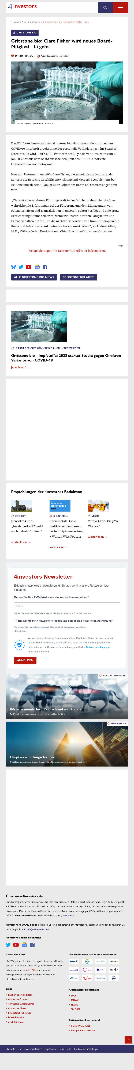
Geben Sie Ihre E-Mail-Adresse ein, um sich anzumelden (51, 597)
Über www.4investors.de (30, 1048)
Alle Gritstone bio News (34, 277)
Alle (120, 7)
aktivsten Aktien (30, 970)
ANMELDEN (25, 660)
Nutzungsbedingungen (98, 647)
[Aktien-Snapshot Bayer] (87, 961)
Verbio (95, 516)
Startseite (10, 1048)
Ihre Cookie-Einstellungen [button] (86, 1048)
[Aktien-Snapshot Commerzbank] (114, 961)
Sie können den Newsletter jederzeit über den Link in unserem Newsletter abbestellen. (50, 629)
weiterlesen (19, 542)
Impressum (50, 1048)
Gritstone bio (35, 22)
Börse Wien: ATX (80, 1025)
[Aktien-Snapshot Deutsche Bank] (74, 970)
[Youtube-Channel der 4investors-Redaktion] (28, 267)
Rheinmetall (60, 516)
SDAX (74, 1004)
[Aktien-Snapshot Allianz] (74, 961)
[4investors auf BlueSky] (13, 267)
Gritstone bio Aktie (78, 277)
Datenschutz (65, 1048)
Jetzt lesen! (18, 367)
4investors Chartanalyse (21, 1003)
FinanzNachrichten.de (19, 1012)
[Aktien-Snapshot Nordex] (74, 978)
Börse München (16, 1017)
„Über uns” (67, 915)
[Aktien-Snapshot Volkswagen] (114, 978)
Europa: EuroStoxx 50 (83, 1030)
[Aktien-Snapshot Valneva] (100, 978)
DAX (74, 995)
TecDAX (75, 1009)
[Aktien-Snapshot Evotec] (100, 970)
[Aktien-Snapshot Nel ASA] (114, 970)
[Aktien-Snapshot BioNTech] (100, 961)
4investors (15, 22)
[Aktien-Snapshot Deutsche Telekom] (87, 970)
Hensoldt (20, 516)
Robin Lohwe (52, 56)
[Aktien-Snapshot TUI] (87, 978)
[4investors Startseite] (22, 6)
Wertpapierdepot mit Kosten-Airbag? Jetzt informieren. (67, 251)
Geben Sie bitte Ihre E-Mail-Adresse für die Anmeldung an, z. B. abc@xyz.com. (52, 613)
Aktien (24, 22)
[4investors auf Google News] (37, 267)
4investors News (17, 1008)
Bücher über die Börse (20, 994)
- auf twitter (63, 56)
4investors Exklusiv (18, 999)
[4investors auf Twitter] (21, 267)
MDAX (75, 1000)
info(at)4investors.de (38, 929)
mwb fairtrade (16, 1021)
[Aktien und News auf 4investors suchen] (105, 7)
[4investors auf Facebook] (45, 267)
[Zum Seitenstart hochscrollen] (128, 1040)
